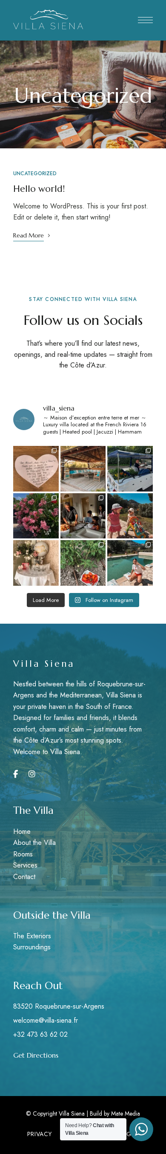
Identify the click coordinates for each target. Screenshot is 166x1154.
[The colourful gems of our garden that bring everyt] (36, 516)
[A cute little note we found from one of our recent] (36, 469)
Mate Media (125, 1113)
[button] (35, 1055)
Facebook (15, 774)
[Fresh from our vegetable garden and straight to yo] (83, 563)
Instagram (32, 774)
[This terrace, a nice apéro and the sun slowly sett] (83, 469)
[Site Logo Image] (48, 20)
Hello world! (39, 188)
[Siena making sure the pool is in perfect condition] (130, 563)
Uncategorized (35, 173)
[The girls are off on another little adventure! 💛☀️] (130, 516)
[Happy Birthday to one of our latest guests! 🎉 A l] (36, 563)
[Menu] (145, 20)
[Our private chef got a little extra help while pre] (83, 516)
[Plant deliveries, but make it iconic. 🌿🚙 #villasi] (130, 469)
